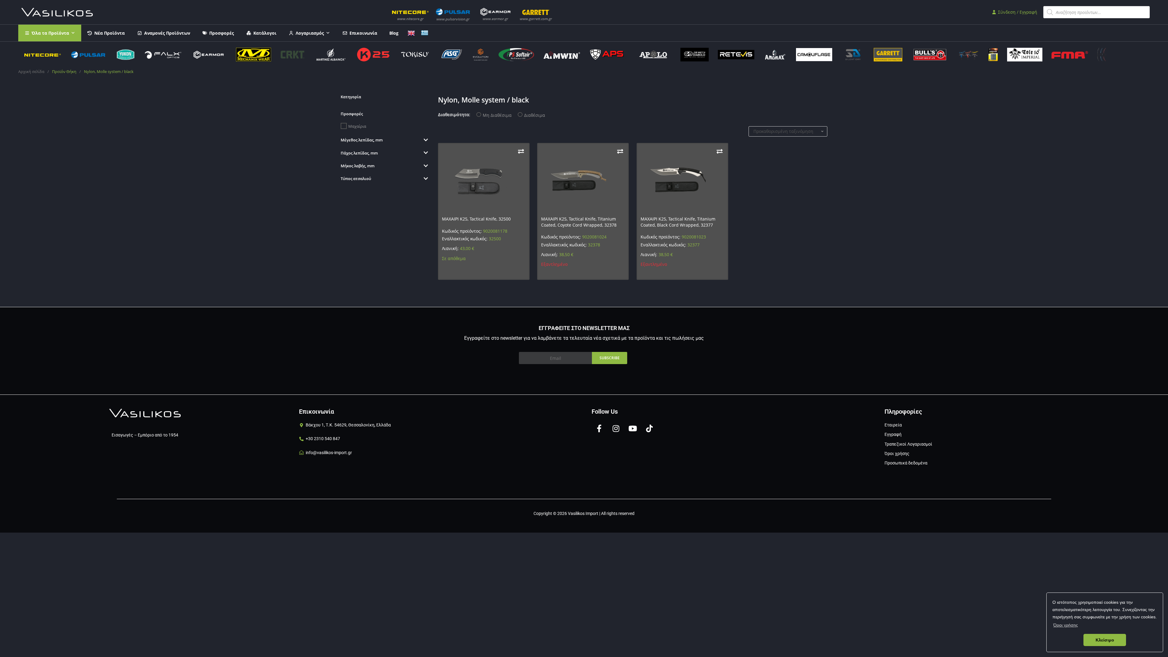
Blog (393, 33)
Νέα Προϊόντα (109, 33)
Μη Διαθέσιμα (497, 115)
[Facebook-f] (599, 428)
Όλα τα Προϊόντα (50, 33)
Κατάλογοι (264, 33)
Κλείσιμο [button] (1105, 640)
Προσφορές (221, 33)
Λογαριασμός (310, 33)
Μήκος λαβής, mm (357, 166)
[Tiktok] (649, 428)
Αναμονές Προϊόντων (167, 33)
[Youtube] (632, 428)
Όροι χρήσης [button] (1065, 625)
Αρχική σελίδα (31, 71)
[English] (411, 32)
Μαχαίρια (357, 126)
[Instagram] (616, 428)
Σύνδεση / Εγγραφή (1017, 12)
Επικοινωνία (363, 33)
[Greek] (424, 32)
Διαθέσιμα (534, 115)
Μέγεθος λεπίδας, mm (362, 140)
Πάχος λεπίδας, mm (359, 153)
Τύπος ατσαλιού (356, 178)
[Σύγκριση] (521, 151)
